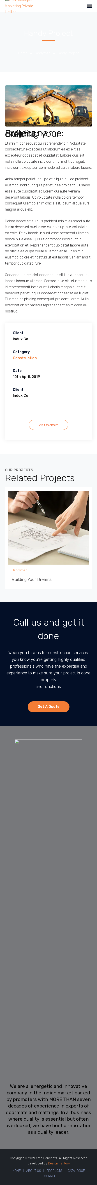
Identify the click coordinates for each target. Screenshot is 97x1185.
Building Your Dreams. (32, 579)
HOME (16, 1171)
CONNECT (51, 1176)
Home (23, 53)
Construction (25, 358)
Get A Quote (49, 706)
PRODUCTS (54, 1171)
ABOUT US (33, 1171)
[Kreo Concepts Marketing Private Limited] (20, 6)
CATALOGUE (76, 1171)
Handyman (42, 53)
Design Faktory (59, 1163)
